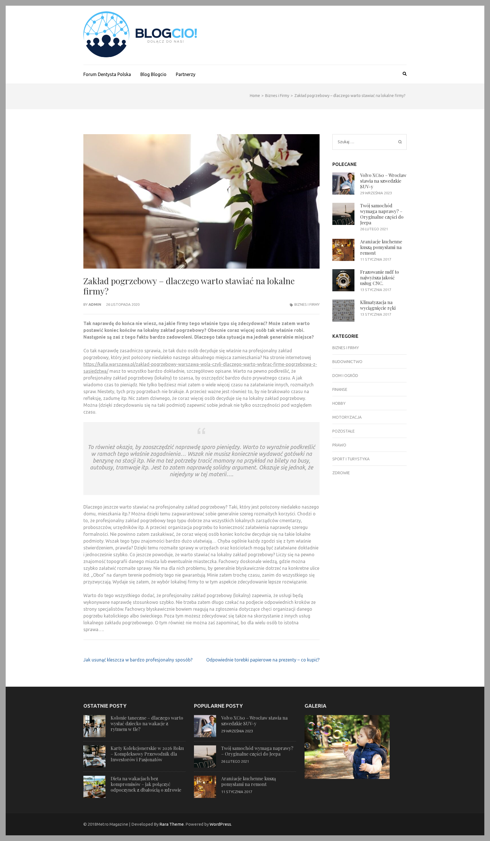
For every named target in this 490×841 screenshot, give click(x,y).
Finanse (339, 389)
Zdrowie (341, 473)
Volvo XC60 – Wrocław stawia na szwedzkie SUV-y (383, 180)
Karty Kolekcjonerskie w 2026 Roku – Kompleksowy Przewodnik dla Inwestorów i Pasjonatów (147, 753)
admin (94, 304)
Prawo (339, 445)
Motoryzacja (347, 417)
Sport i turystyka (350, 459)
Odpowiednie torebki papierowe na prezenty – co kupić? (263, 659)
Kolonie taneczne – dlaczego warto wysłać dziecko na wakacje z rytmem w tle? (147, 723)
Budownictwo (347, 361)
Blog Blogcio (153, 74)
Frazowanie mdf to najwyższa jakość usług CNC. (379, 277)
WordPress (220, 824)
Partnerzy (185, 74)
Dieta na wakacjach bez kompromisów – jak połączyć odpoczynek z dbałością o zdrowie (146, 784)
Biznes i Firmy (307, 304)
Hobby (339, 403)
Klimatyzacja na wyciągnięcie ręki (378, 305)
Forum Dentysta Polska (107, 74)
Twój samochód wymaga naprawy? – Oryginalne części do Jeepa (382, 214)
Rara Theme (171, 824)
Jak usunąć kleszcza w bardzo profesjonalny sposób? (138, 659)
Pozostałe (343, 431)
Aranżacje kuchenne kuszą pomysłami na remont (381, 247)
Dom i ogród (345, 375)
